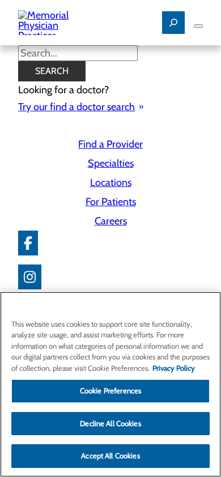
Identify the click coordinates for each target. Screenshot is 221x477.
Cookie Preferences (110, 390)
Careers (111, 221)
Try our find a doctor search (76, 107)
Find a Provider (110, 144)
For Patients (111, 202)
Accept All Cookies (110, 455)
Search (52, 71)
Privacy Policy (173, 367)
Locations (110, 182)
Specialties (111, 163)
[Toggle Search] (173, 22)
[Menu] (198, 26)
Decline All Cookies (110, 423)
